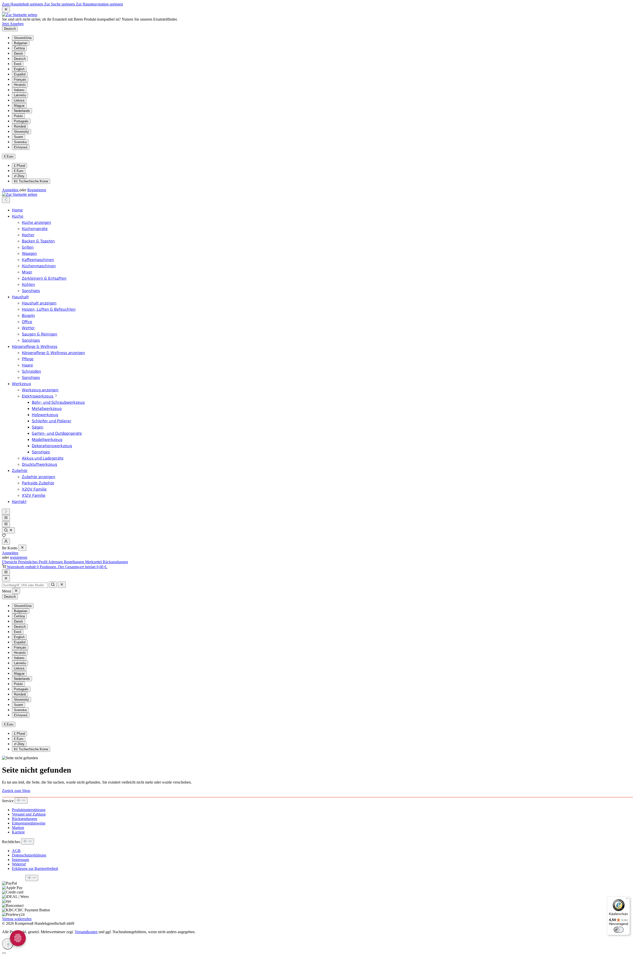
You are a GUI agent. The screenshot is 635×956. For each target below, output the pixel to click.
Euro (18, 171)
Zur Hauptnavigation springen (99, 4)
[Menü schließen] (22, 548)
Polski (18, 116)
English (19, 69)
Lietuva (19, 100)
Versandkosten (86, 932)
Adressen (56, 562)
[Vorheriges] (6, 200)
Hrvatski (20, 85)
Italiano (19, 90)
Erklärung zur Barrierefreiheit (35, 868)
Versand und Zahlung (29, 814)
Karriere (18, 832)
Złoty (19, 176)
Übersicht (10, 562)
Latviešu (20, 95)
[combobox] (25, 585)
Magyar (19, 105)
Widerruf (19, 864)
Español (20, 74)
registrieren (18, 557)
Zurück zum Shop (16, 791)
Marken (18, 827)
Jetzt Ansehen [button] (13, 24)
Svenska (20, 142)
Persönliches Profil (33, 562)
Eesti (17, 64)
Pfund (19, 165)
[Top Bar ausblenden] (6, 9)
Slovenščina (23, 38)
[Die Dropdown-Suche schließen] (62, 585)
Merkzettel (94, 562)
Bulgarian (20, 43)
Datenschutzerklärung (29, 855)
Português (21, 121)
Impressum (20, 859)
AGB (16, 851)
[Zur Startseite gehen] (19, 15)
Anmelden (10, 190)
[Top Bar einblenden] (6, 572)
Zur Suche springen (60, 4)
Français (20, 79)
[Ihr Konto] (6, 541)
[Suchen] (8, 530)
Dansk (18, 53)
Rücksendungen (115, 562)
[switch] (619, 930)
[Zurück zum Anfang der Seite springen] (7, 944)
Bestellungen (74, 562)
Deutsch (20, 59)
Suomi (18, 137)
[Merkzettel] (4, 536)
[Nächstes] (6, 512)
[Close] (6, 578)
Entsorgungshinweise (28, 823)
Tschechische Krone (31, 181)
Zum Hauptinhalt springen (23, 4)
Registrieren (36, 190)
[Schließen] (4, 953)
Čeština (19, 48)
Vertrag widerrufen (17, 919)
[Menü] (6, 518)
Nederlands (22, 111)
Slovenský (21, 131)
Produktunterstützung (28, 810)
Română (20, 126)
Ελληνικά (21, 147)
